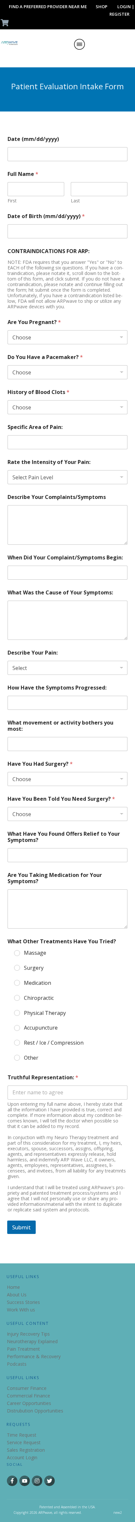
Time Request (21, 1435)
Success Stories (23, 1302)
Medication (37, 983)
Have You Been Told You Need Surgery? (61, 799)
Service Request (24, 1442)
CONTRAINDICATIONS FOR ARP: (48, 251)
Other (31, 1057)
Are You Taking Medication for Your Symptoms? (55, 878)
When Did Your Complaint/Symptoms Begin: (65, 558)
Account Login (22, 1457)
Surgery (34, 968)
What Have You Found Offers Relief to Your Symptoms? (64, 837)
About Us (17, 1294)
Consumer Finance (27, 1388)
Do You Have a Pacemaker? (45, 357)
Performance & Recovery (34, 1356)
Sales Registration (26, 1450)
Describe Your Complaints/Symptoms (57, 497)
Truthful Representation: (43, 1077)
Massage (35, 952)
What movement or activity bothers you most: (60, 726)
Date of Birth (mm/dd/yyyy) (46, 216)
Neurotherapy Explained (32, 1341)
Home (13, 1287)
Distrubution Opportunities (35, 1411)
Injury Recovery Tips (28, 1334)
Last (75, 200)
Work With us (21, 1310)
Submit (21, 1227)
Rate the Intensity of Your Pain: (49, 462)
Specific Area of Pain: (35, 427)
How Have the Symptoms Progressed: (57, 688)
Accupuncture (41, 1027)
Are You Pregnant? (34, 322)
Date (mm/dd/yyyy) (33, 139)
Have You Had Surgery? (40, 764)
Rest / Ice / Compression (54, 1042)
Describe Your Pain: (33, 653)
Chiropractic (39, 998)
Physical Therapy (45, 1013)
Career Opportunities (29, 1403)
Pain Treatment (23, 1349)
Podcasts (17, 1364)
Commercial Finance (28, 1396)
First (12, 200)
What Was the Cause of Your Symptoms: (60, 593)
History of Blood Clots (38, 392)
